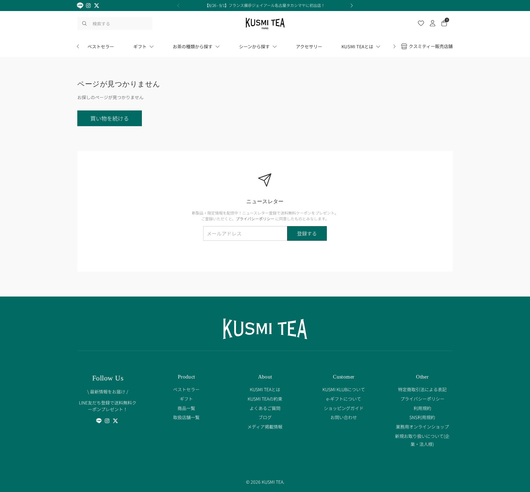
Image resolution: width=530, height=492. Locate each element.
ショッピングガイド (344, 408)
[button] (444, 23)
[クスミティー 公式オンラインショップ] (265, 23)
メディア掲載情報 (264, 426)
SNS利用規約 (422, 417)
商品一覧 (186, 408)
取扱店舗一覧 (186, 417)
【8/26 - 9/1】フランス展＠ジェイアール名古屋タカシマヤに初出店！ (265, 5)
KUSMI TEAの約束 (265, 398)
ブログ (265, 417)
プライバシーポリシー (255, 218)
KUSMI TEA (272, 481)
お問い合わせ (343, 417)
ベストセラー (186, 389)
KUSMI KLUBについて (343, 389)
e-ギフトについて (343, 398)
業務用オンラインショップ (422, 426)
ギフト (186, 398)
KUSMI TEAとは (265, 389)
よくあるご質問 (265, 408)
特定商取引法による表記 (422, 389)
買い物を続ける (109, 118)
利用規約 (422, 408)
